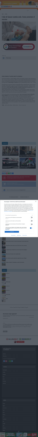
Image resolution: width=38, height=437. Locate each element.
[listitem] (19, 215)
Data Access (19, 235)
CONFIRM (12, 231)
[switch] (31, 217)
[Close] (36, 202)
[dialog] (19, 218)
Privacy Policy (24, 235)
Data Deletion (13, 235)
